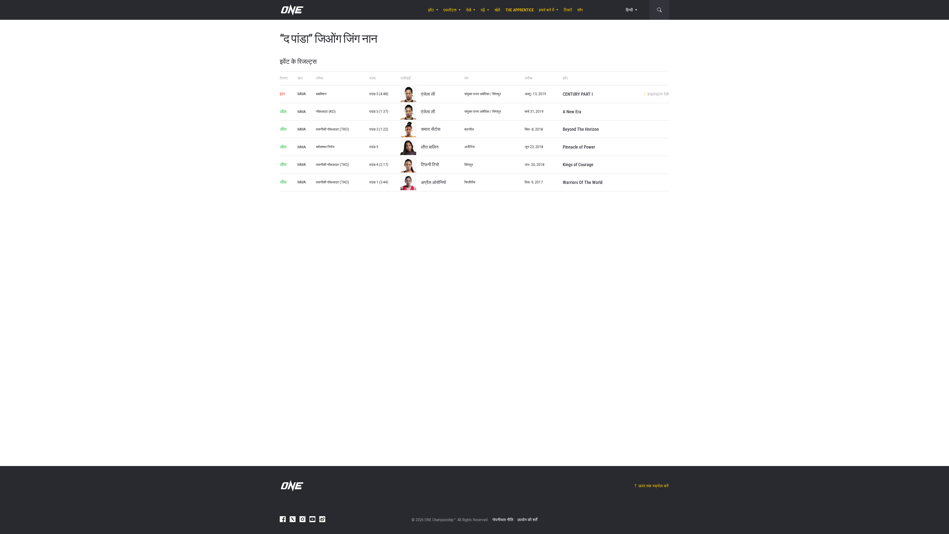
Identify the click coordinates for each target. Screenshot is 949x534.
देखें (468, 10)
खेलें (497, 10)
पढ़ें (483, 10)
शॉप (580, 10)
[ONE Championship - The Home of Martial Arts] (291, 10)
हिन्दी (629, 10)
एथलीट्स (449, 10)
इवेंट (431, 10)
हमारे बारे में (546, 10)
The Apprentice (519, 10)
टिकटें (568, 10)
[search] (659, 10)
